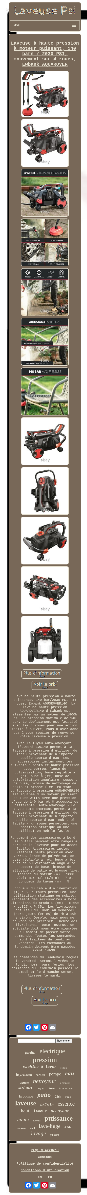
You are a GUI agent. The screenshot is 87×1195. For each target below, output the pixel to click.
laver (52, 1088)
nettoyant (21, 1128)
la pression (24, 1074)
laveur (40, 1111)
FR (50, 1177)
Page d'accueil (45, 1150)
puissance (59, 1118)
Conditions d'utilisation (45, 1170)
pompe (55, 1073)
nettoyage (60, 1110)
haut (25, 1110)
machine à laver (39, 1067)
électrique (52, 1051)
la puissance (65, 1088)
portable (63, 1068)
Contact (45, 1157)
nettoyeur (44, 1081)
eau (69, 1073)
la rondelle (65, 1082)
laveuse (25, 1103)
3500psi (36, 1120)
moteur (25, 1088)
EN (40, 1177)
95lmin (47, 1105)
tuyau (41, 1088)
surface (24, 1082)
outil (32, 1128)
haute (23, 1119)
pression (45, 1060)
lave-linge (49, 1126)
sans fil (40, 1074)
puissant (54, 1134)
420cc (69, 1127)
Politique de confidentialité (45, 1164)
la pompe (26, 1096)
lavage (38, 1133)
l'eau (68, 1096)
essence (66, 1104)
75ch (58, 1096)
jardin (30, 1052)
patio (44, 1094)
